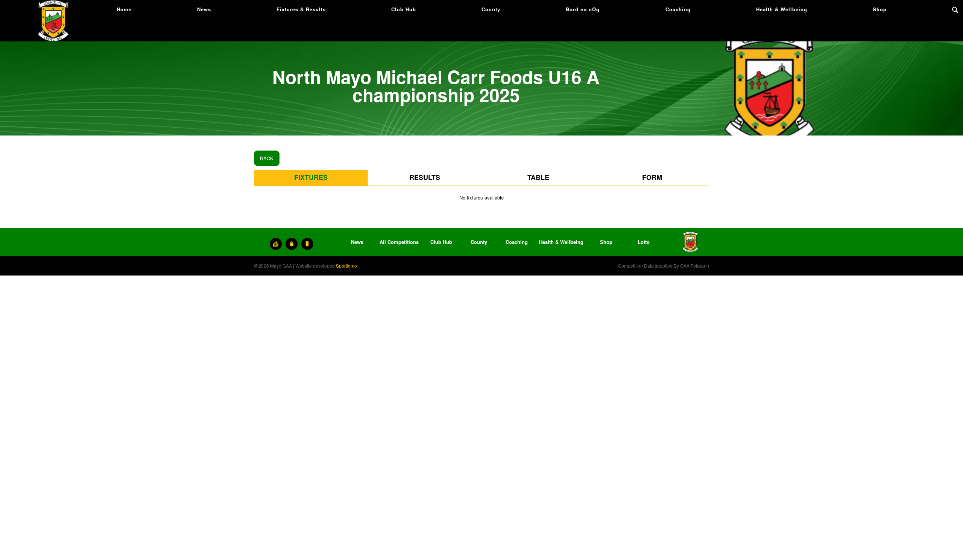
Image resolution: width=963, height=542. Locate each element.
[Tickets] (276, 244)
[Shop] (292, 244)
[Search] (955, 9)
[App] (307, 244)
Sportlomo (346, 265)
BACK (266, 158)
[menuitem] (124, 9)
